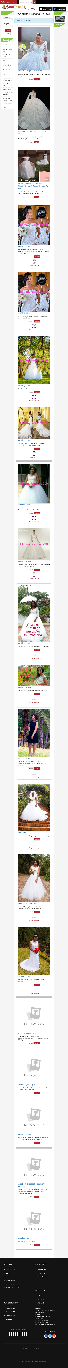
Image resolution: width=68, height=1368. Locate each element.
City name (6, 17)
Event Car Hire (6, 69)
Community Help (10, 1312)
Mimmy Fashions (34, 265)
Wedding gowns (24, 1134)
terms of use (42, 1273)
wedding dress (23, 1238)
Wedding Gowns (24, 386)
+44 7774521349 (44, 1322)
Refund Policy (42, 1276)
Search (8, 30)
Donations (9, 1319)
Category (6, 24)
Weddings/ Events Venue (7, 44)
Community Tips (10, 1315)
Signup (35, 9)
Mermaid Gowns (24, 976)
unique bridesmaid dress (27, 1033)
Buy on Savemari (11, 1284)
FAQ (39, 1295)
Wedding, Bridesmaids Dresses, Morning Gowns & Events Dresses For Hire (33, 186)
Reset (7, 33)
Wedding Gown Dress (26, 246)
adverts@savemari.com (47, 1325)
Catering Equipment (7, 103)
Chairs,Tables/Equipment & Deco (8, 55)
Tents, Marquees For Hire (7, 50)
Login (28, 9)
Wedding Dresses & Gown (7, 84)
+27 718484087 (43, 1320)
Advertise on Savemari (12, 1287)
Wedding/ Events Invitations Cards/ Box (8, 99)
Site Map (8, 1276)
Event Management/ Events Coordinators (7, 64)
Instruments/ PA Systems (6, 73)
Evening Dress (24, 758)
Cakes (4, 60)
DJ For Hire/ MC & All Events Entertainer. (8, 79)
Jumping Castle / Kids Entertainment (8, 93)
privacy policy (42, 1269)
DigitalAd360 (42, 1361)
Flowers (4, 107)
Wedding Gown (24, 313)
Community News (11, 1308)
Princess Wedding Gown (27, 904)
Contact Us (41, 1299)
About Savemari (10, 1269)
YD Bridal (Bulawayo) (26, 1085)
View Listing (36, 79)
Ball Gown (22, 833)
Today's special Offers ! (8, 2)
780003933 (48, 1316)
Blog (7, 1273)
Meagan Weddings (34, 658)
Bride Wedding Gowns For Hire (30, 71)
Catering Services (7, 89)
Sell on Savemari (11, 1280)
